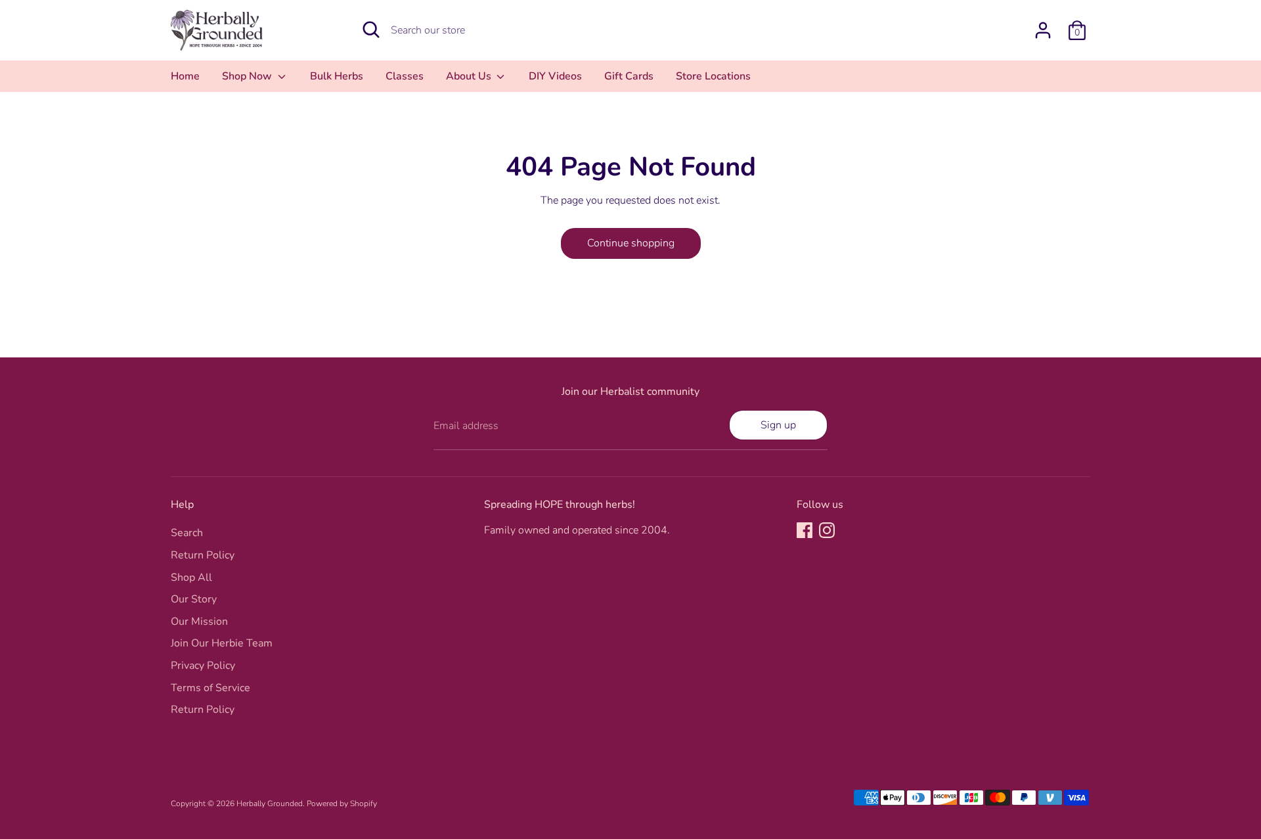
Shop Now (248, 76)
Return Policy (202, 555)
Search (187, 533)
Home (185, 76)
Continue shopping (631, 243)
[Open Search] (371, 29)
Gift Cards (628, 76)
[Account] (1043, 30)
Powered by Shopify (342, 803)
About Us (470, 76)
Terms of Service (210, 688)
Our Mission (199, 621)
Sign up (778, 425)
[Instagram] (827, 530)
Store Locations (713, 76)
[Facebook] (804, 530)
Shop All (191, 577)
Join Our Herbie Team (222, 643)
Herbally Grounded (269, 803)
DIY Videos (555, 76)
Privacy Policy (203, 665)
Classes (405, 76)
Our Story (194, 599)
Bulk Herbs (336, 76)
